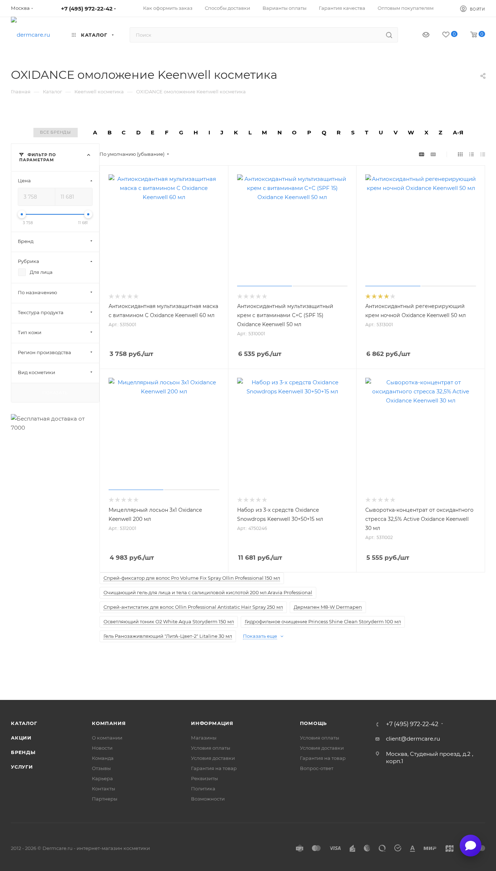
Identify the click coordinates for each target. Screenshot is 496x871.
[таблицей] (483, 154)
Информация (212, 723)
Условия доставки (213, 758)
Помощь (313, 723)
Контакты (103, 788)
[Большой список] (433, 154)
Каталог (24, 723)
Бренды (23, 752)
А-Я (458, 132)
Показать (55, 392)
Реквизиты (204, 778)
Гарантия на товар (214, 768)
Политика (203, 788)
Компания (109, 723)
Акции (21, 738)
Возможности (208, 799)
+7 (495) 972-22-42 (87, 8)
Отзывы (101, 768)
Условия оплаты (210, 748)
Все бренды (55, 132)
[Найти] (389, 34)
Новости (102, 748)
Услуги (22, 767)
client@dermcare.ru (413, 738)
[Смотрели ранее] (420, 35)
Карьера (102, 778)
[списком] (471, 154)
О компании (107, 738)
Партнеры (104, 799)
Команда (103, 758)
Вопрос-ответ (316, 768)
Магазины (203, 738)
